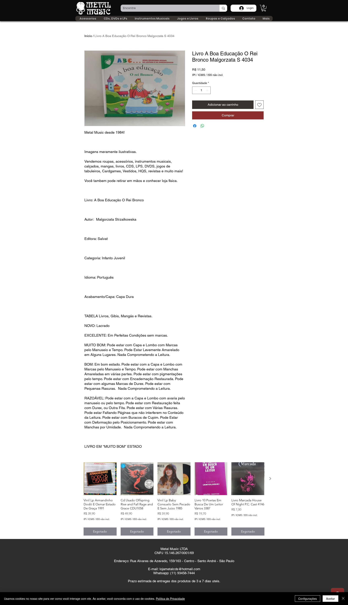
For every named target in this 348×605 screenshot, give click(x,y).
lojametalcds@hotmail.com (180, 569)
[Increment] (207, 90)
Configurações (307, 599)
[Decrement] (195, 90)
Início (88, 36)
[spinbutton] (201, 90)
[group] (174, 499)
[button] (264, 8)
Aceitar (330, 599)
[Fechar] (343, 598)
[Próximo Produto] (270, 478)
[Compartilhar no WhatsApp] (202, 125)
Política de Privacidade (170, 599)
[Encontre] (223, 8)
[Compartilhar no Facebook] (194, 125)
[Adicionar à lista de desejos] (259, 104)
